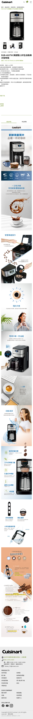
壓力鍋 (3, 675)
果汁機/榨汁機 (20, 680)
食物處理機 (4, 680)
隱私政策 (10, 714)
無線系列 (19, 678)
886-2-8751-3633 (9, 660)
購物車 (9, 716)
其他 (17, 683)
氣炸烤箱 (4, 673)
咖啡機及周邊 (20, 7)
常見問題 (19, 695)
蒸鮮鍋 (18, 673)
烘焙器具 (4, 678)
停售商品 (4, 686)
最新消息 (4, 698)
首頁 (2, 7)
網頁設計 (14, 716)
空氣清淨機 (4, 683)
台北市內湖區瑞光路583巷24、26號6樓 (15, 657)
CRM (18, 716)
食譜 (2, 695)
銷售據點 (19, 693)
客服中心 (19, 698)
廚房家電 (13, 7)
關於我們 (4, 693)
